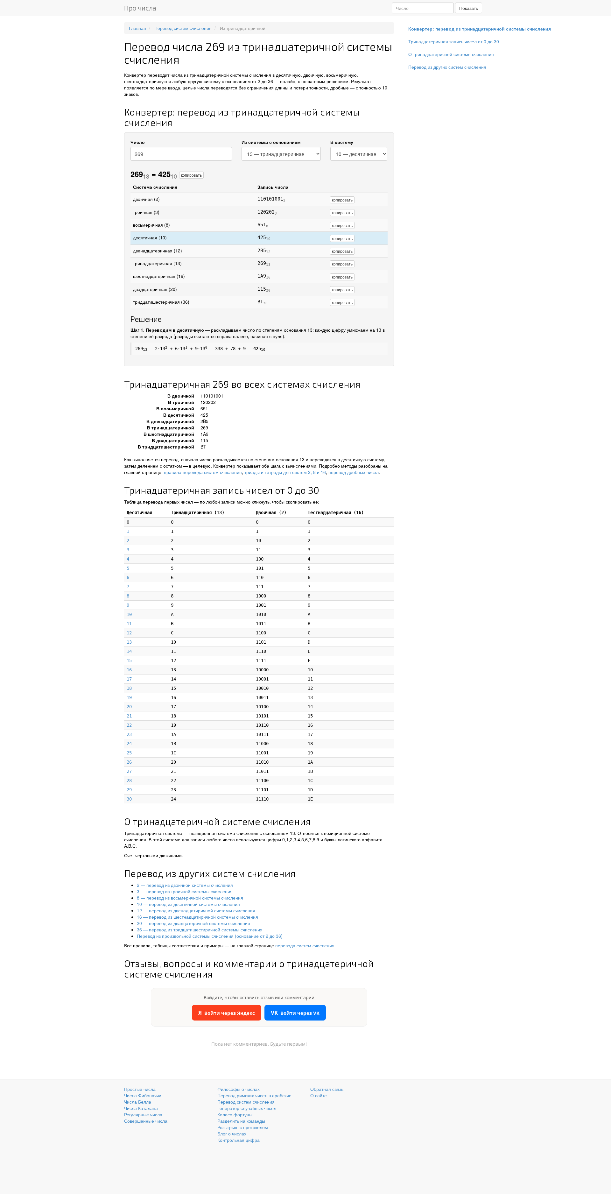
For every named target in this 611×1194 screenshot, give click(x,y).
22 (129, 725)
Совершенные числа (145, 1121)
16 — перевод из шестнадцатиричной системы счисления (197, 917)
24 (129, 743)
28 (129, 780)
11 (129, 623)
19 (129, 697)
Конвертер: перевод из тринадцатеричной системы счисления (479, 28)
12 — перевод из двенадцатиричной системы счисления (196, 910)
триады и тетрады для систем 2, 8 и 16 (285, 472)
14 (129, 651)
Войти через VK (295, 1012)
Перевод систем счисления (246, 1102)
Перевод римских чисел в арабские (254, 1095)
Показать (468, 8)
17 (129, 679)
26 (129, 762)
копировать (191, 175)
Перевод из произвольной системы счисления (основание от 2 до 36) (210, 936)
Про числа (140, 8)
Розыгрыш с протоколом (242, 1127)
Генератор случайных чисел (246, 1108)
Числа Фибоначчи (142, 1095)
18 (129, 688)
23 (129, 734)
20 (129, 706)
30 (129, 799)
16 (129, 669)
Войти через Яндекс (226, 1012)
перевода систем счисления (304, 945)
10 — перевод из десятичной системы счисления (188, 904)
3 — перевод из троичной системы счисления (185, 891)
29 (129, 789)
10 (129, 614)
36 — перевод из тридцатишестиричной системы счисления (200, 929)
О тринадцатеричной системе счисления (451, 54)
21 (129, 715)
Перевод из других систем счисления (447, 67)
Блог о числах (231, 1133)
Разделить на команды (241, 1121)
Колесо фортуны (234, 1114)
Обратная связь (326, 1089)
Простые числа (140, 1089)
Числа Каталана (141, 1108)
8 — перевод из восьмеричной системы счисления (190, 897)
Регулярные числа (143, 1114)
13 (129, 642)
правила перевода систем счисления (203, 472)
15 (129, 660)
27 (129, 771)
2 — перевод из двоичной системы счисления (185, 885)
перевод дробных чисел (353, 472)
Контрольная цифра (238, 1140)
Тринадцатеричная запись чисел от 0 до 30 (453, 41)
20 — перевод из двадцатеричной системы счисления (193, 923)
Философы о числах (238, 1089)
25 (129, 752)
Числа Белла (137, 1102)
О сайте (318, 1095)
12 (129, 632)
